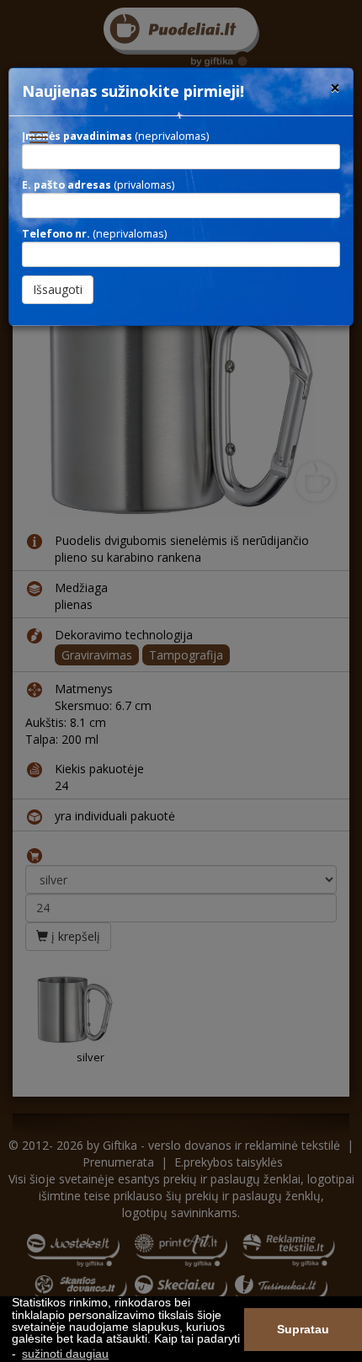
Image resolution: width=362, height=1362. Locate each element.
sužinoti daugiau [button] (65, 1353)
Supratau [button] (303, 1329)
